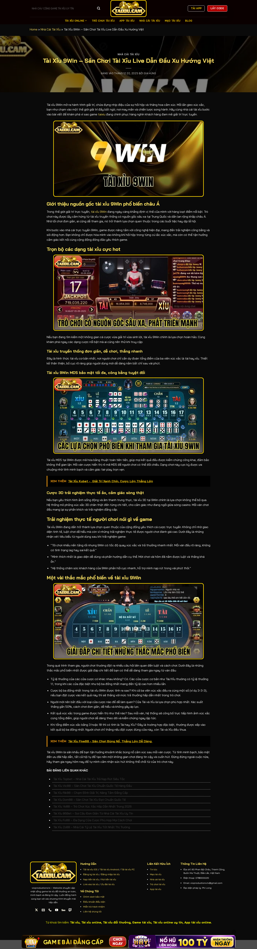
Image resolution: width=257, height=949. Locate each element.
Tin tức (153, 869)
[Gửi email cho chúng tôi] (43, 910)
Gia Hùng (150, 73)
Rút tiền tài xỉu (108, 879)
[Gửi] (98, 8)
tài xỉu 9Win (99, 211)
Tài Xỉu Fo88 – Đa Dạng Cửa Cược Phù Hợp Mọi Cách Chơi (92, 820)
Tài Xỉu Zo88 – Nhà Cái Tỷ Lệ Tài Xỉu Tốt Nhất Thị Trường (91, 827)
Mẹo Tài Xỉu (172, 20)
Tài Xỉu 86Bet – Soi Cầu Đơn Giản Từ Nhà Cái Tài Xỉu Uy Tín (93, 813)
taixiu (101, 114)
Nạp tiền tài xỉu (91, 879)
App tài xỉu (155, 889)
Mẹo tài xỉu (155, 874)
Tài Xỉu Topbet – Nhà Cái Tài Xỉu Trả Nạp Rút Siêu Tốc (89, 779)
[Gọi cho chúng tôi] (50, 910)
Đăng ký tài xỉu (91, 874)
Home (33, 29)
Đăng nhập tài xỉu (110, 874)
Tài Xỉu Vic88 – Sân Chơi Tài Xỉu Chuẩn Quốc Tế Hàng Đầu (92, 786)
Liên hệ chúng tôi (92, 911)
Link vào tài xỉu (91, 884)
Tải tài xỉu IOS (90, 869)
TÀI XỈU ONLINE (74, 20)
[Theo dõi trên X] (36, 910)
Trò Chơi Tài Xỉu (103, 20)
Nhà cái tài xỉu (157, 879)
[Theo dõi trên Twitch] (70, 910)
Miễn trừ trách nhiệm (94, 906)
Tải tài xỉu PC (128, 869)
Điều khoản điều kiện (94, 901)
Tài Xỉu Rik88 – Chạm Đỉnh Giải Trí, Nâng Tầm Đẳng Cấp (90, 793)
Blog (188, 20)
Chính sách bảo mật (93, 896)
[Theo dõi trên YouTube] (57, 910)
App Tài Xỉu (127, 20)
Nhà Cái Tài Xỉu (149, 20)
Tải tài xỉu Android (109, 869)
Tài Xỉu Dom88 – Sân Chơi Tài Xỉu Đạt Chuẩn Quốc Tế (89, 799)
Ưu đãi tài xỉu (108, 884)
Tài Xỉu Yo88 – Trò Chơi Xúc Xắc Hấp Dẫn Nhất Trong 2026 (92, 806)
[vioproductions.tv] (128, 8)
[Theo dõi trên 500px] (63, 910)
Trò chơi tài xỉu (157, 884)
